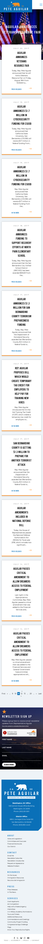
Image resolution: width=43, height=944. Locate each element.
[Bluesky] (21, 938)
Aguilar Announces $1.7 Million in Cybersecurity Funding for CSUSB (21, 115)
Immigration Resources (15, 878)
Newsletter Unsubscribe (15, 861)
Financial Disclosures (14, 844)
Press (11, 886)
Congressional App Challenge (17, 924)
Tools (6, 940)
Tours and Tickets (13, 914)
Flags (9, 927)
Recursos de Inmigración (16, 880)
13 (24, 693)
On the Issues (12, 875)
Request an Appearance (15, 863)
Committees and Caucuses (16, 841)
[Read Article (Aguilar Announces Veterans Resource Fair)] (30, 88)
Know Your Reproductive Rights (18, 930)
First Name (7, 739)
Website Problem (13, 866)
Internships (11, 909)
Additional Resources (14, 917)
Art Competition (13, 904)
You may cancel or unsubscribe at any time (15, 726)
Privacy (26, 940)
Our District (11, 846)
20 (31, 693)
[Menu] (41, 4)
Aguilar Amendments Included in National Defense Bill (21, 516)
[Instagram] (24, 938)
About (10, 835)
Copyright (35, 940)
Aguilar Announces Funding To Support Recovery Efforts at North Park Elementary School (21, 242)
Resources (13, 872)
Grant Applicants (13, 901)
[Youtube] (28, 938)
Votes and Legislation (14, 839)
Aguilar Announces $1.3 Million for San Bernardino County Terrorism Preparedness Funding (21, 312)
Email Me (10, 856)
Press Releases (12, 890)
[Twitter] (18, 938)
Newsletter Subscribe (14, 858)
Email (4, 755)
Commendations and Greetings (18, 919)
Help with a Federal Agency (16, 906)
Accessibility (15, 940)
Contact (12, 852)
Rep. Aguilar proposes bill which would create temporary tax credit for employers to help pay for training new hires (21, 385)
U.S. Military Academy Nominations (19, 912)
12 (21, 693)
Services (12, 898)
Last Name (6, 747)
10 (15, 693)
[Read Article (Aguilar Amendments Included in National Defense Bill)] (30, 550)
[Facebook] (14, 938)
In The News (11, 892)
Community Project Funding (17, 922)
